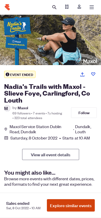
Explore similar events (71, 205)
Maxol (23, 107)
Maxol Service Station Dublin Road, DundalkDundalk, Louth (50, 129)
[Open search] (54, 7)
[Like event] (93, 74)
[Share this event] (82, 74)
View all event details (50, 154)
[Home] (7, 7)
